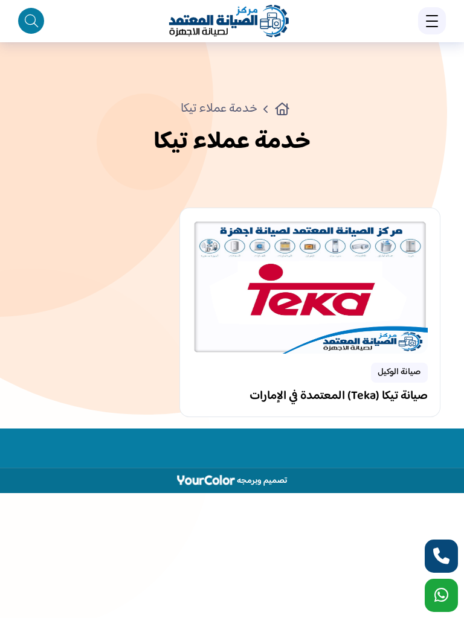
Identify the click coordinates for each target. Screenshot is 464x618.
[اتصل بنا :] (441, 556)
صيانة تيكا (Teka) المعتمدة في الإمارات (339, 398)
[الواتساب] (441, 595)
